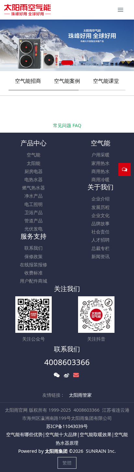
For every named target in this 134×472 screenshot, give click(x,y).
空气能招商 (28, 80)
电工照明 (33, 204)
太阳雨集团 (56, 451)
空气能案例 (67, 80)
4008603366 (67, 362)
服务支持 (33, 236)
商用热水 (100, 171)
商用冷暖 (100, 179)
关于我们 (100, 187)
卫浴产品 (33, 212)
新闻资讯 (100, 256)
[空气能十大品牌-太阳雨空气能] (27, 10)
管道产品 (33, 220)
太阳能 (33, 163)
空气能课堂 (106, 80)
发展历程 (100, 207)
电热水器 (33, 179)
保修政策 (33, 256)
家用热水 (100, 163)
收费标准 (33, 273)
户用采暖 (100, 155)
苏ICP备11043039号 (67, 426)
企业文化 (100, 215)
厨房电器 (33, 171)
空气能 (33, 155)
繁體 (67, 463)
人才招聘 (100, 240)
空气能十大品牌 (61, 434)
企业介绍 (100, 199)
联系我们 (33, 248)
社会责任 (100, 232)
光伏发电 (33, 229)
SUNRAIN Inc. (101, 451)
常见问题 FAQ (67, 125)
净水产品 (33, 196)
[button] (8, 45)
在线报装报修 (33, 264)
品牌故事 (100, 223)
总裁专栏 (100, 248)
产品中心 (33, 143)
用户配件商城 (33, 281)
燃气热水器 (33, 187)
